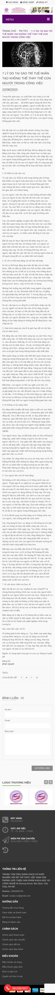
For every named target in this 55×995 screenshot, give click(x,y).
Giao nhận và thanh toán (14, 912)
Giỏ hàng (13, 2)
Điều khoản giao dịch (12, 967)
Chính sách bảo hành (12, 949)
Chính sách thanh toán (13, 935)
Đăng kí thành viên (11, 922)
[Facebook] (21, 677)
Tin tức (23, 31)
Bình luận (9, 731)
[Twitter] (26, 677)
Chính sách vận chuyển (13, 939)
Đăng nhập (28, 2)
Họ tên (8, 709)
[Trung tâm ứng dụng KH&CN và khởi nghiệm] (27, 10)
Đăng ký (43, 2)
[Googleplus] (31, 677)
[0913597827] (7, 988)
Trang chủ (9, 31)
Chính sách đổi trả (11, 944)
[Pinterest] (37, 677)
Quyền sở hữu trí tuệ (12, 976)
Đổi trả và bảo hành (11, 917)
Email (7, 720)
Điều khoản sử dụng (12, 962)
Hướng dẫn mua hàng (13, 907)
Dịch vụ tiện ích (9, 971)
